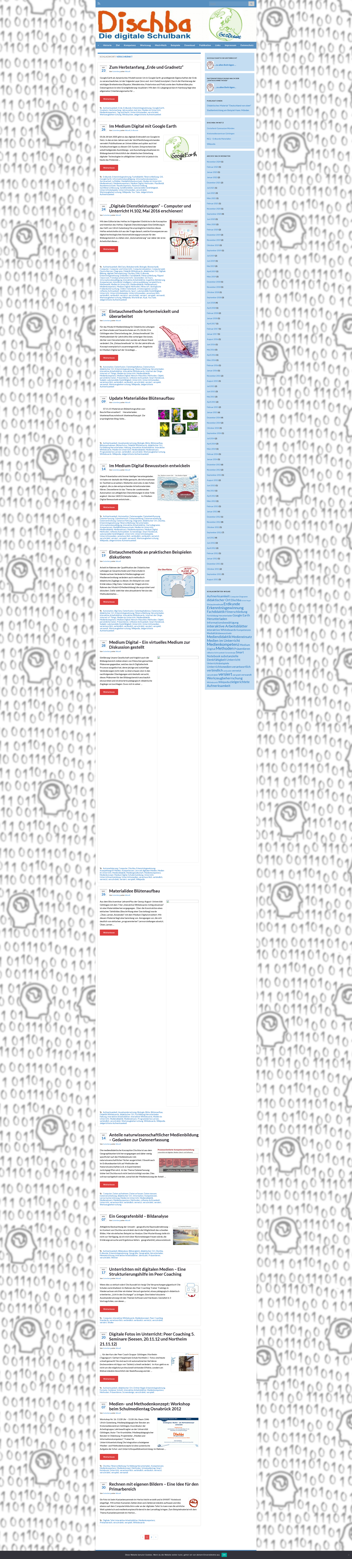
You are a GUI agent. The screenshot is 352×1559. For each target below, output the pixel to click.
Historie (107, 45)
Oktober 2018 (213, 292)
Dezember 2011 (214, 564)
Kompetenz (130, 45)
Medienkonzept (107, 875)
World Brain (137, 297)
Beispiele (175, 45)
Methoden (149, 183)
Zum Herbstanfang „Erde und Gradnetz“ (146, 67)
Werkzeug (145, 45)
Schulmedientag (149, 1468)
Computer (104, 269)
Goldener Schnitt (115, 1390)
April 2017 (211, 323)
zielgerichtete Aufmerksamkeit (147, 114)
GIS (161, 177)
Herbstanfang (115, 110)
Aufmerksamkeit (110, 108)
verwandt (160, 295)
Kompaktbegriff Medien (110, 870)
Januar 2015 (212, 412)
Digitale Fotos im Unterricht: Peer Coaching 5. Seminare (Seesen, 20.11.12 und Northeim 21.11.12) (147, 1338)
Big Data (118, 611)
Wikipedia (126, 192)
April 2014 (211, 443)
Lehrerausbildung (140, 282)
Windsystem (127, 114)
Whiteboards (106, 454)
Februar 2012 (212, 553)
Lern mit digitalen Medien (146, 870)
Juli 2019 (211, 255)
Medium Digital (137, 183)
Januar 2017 (212, 334)
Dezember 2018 (214, 282)
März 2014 (211, 449)
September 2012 (214, 532)
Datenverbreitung (108, 521)
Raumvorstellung (139, 185)
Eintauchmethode (215, 604)
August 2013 (212, 480)
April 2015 (211, 402)
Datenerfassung (107, 518)
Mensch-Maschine (139, 375)
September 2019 (214, 250)
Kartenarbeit (105, 181)
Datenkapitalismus (134, 367)
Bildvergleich (134, 1251)
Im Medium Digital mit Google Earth (143, 126)
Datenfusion (120, 367)
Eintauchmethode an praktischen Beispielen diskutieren (150, 554)
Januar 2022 (212, 177)
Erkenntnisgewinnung (142, 108)
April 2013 (211, 496)
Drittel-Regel (139, 1388)
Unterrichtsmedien (138, 112)
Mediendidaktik (137, 284)
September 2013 (214, 475)
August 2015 (212, 381)
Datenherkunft (121, 518)
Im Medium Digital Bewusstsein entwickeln (149, 465)
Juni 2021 (211, 193)
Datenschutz (247, 45)
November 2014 (214, 423)
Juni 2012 (211, 543)
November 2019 (214, 240)
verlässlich (114, 295)
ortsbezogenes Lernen (147, 289)
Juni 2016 (211, 344)
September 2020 (214, 214)
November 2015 (214, 376)
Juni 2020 (211, 219)
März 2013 (211, 501)
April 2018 (211, 308)
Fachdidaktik (137, 177)
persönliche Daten (108, 378)
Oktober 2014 (213, 428)
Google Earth (158, 108)
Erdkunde (127, 108)
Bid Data (122, 267)
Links (218, 45)
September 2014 (214, 433)
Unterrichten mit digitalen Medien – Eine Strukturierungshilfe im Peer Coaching (147, 1271)
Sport (133, 291)
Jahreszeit (143, 1255)
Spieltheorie (125, 291)
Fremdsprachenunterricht (121, 278)
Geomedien (139, 278)
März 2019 (211, 276)
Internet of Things (108, 373)
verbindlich (104, 295)
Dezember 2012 (214, 517)
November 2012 (214, 522)
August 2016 (212, 339)
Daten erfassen (136, 1193)
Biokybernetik (133, 267)
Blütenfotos (121, 445)
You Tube (136, 192)
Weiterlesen (109, 99)
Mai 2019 (211, 266)
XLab (145, 297)
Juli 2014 (211, 438)
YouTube (152, 297)
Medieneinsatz (106, 183)
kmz (139, 110)
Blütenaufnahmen (107, 445)
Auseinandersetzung (127, 443)
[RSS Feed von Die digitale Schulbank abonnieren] (99, 3)
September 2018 (214, 297)
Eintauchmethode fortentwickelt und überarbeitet (144, 314)
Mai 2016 (211, 349)
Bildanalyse (123, 1251)
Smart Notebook (156, 378)
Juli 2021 (211, 188)
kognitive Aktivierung (155, 280)
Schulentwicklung (135, 875)
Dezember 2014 (214, 417)
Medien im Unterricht (151, 110)
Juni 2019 (211, 261)
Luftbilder (116, 181)
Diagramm (118, 271)
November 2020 (214, 208)
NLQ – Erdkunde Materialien (219, 139)
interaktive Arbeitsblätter (134, 280)
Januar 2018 (212, 318)
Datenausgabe (136, 516)
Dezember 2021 (214, 182)
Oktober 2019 (213, 245)
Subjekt (103, 380)
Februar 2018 (212, 313)
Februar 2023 (212, 167)
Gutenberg (116, 71)
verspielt (152, 295)
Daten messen (150, 1193)
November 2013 (214, 470)
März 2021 (211, 198)
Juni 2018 (211, 302)
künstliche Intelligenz (122, 282)
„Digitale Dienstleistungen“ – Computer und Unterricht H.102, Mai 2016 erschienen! (150, 208)
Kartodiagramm (153, 525)
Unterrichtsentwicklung (110, 877)
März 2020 (211, 224)
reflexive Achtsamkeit (109, 291)
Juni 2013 (211, 485)
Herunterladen (157, 369)
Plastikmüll (159, 183)
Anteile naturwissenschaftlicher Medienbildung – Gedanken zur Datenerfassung (154, 1137)
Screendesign (136, 532)
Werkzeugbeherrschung (110, 114)
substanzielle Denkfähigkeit (146, 188)
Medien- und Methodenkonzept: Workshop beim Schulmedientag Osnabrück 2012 (149, 1406)
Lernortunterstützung (110, 1198)
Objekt (161, 375)
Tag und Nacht (123, 112)
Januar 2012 (212, 558)
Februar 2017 (212, 329)
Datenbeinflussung (151, 516)
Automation (108, 367)
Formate (103, 1390)
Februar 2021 (212, 203)
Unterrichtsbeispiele (109, 190)
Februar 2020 (212, 229)
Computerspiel (158, 269)
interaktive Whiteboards (134, 371)
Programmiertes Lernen (110, 452)
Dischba (131, 273)
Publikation (205, 45)
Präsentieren (123, 378)
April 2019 (211, 271)
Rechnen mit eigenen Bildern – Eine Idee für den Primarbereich (154, 1486)
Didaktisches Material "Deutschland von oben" (229, 105)
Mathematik (105, 284)
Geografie (133, 1253)
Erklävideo (124, 275)
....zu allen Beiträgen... (225, 87)
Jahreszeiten (127, 110)
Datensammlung (136, 518)
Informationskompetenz (146, 179)
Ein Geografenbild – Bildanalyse (138, 1216)
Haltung (127, 447)
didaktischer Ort (151, 271)
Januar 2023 (212, 172)
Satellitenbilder (126, 188)
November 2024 (214, 161)
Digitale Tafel (109, 1520)
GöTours (149, 278)
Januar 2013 (212, 511)
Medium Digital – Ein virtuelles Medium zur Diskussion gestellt (149, 645)
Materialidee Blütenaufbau (134, 890)
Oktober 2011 (213, 569)
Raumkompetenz (124, 185)
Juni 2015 (211, 391)
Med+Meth (161, 45)
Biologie (143, 267)
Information (138, 1196)
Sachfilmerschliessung (109, 188)
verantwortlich (152, 293)
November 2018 (214, 287)
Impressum (230, 45)
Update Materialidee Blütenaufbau (141, 398)
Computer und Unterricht (121, 269)
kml (135, 110)
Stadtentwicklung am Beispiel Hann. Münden (228, 110)
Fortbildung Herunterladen (111, 447)
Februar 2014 (212, 454)
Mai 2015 (211, 396)
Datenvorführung (124, 521)
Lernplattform (155, 282)
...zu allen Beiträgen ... (225, 64)
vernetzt (124, 295)
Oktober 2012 (213, 527)
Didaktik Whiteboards (133, 271)
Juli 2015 (211, 386)
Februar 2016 (212, 365)
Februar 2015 (212, 407)
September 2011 (214, 574)
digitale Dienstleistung (117, 273)
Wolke (110, 1322)
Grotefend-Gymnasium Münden (220, 128)
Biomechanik (153, 267)
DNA (137, 273)
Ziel (118, 45)
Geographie (144, 1253)
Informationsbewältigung (123, 179)
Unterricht (104, 293)
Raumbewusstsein (108, 185)
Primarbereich (106, 1522)
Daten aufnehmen (121, 1193)
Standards (104, 1320)
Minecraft (145, 286)
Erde (120, 108)
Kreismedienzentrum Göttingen (220, 133)
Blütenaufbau (157, 443)
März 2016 (211, 360)
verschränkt (153, 112)
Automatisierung (110, 868)
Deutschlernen (106, 271)
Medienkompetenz (108, 112)
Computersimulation (142, 269)
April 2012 (211, 548)
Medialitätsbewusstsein (131, 181)
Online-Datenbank (128, 289)
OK (224, 1555)
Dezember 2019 (214, 235)
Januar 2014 (212, 459)
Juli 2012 (211, 537)
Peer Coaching (156, 1318)
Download (189, 45)
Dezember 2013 (214, 464)
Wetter (114, 1257)
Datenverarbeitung (152, 518)
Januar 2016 (212, 370)
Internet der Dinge (153, 371)
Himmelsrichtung (107, 1255)
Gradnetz (104, 110)
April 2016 (211, 355)
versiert (143, 295)
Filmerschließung (151, 177)
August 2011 (212, 579)
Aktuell (127, 71)
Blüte (147, 443)
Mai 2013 (211, 490)
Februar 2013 (212, 506)
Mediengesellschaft (135, 873)
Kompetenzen (106, 282)
